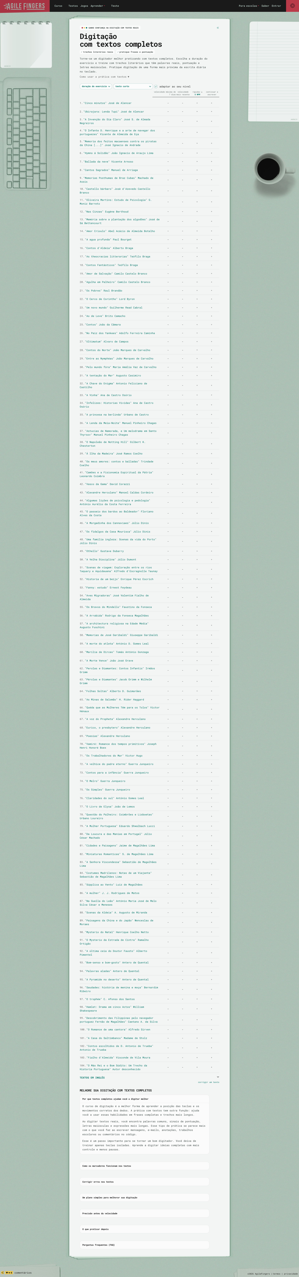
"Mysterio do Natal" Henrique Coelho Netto (114, 932)
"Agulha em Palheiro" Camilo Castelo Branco (115, 282)
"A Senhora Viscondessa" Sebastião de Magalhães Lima (118, 863)
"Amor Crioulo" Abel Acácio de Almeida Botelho (117, 231)
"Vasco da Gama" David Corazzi (105, 484)
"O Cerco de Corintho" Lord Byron (107, 299)
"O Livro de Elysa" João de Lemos (107, 806)
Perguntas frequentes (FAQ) (98, 1244)
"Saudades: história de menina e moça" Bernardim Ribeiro (119, 989)
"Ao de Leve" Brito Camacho (102, 315)
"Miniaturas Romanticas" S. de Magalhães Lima (116, 854)
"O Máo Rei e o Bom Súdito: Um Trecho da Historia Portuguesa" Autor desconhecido (113, 1067)
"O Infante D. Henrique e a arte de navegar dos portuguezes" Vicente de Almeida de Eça (117, 132)
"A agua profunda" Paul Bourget (106, 239)
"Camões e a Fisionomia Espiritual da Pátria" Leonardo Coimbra (116, 474)
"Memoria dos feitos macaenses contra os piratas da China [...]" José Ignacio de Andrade (118, 143)
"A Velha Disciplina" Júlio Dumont (108, 559)
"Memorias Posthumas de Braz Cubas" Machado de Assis (116, 179)
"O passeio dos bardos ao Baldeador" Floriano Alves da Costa (116, 513)
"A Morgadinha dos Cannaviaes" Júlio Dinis (114, 523)
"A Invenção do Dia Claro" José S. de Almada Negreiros (115, 121)
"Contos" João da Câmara (100, 324)
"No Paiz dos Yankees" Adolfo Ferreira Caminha (117, 333)
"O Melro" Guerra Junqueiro (102, 781)
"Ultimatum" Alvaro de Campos (104, 341)
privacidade (291, 1273)
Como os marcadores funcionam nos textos (106, 1165)
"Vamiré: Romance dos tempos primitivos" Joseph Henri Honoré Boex (118, 745)
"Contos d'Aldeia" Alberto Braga (106, 248)
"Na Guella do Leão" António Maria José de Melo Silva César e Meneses (118, 902)
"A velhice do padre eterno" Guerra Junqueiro (116, 764)
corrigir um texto (208, 1082)
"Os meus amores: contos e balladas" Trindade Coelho (116, 463)
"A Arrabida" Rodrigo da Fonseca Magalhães (114, 615)
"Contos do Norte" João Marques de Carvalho (115, 350)
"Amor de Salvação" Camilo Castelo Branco (113, 273)
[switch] (155, 86)
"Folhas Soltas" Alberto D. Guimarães (110, 691)
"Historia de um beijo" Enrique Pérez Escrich (116, 579)
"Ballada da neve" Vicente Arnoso (106, 161)
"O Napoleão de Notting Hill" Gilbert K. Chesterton (113, 443)
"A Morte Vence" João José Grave (106, 660)
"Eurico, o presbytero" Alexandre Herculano (115, 727)
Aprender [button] (97, 5)
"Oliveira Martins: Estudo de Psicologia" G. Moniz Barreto (116, 201)
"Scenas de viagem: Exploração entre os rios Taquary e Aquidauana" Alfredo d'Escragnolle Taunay (119, 569)
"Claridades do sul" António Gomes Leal (112, 798)
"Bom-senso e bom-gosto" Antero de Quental (114, 962)
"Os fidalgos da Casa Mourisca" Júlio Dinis (115, 531)
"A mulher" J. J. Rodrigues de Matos (109, 893)
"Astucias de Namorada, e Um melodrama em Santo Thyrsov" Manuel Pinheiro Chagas (118, 432)
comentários (23, 1272)
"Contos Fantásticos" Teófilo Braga (109, 265)
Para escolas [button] (248, 5)
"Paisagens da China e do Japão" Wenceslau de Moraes (116, 922)
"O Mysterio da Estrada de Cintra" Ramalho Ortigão (114, 941)
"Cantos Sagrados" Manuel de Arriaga (109, 170)
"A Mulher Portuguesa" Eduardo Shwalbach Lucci (117, 826)
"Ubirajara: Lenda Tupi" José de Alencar (112, 111)
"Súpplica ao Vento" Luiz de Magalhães (111, 884)
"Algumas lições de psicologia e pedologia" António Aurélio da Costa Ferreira (115, 502)
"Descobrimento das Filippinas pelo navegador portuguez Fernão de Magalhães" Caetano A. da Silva (119, 1019)
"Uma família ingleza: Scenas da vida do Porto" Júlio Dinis (118, 541)
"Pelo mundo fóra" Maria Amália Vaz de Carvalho (118, 367)
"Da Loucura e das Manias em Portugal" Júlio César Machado (116, 835)
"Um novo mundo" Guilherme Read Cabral (111, 307)
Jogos (84, 5)
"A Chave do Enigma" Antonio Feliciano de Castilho (113, 385)
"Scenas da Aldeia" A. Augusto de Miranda (113, 912)
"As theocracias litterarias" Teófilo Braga (115, 256)
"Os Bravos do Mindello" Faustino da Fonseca (116, 607)
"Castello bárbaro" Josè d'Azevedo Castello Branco (115, 190)
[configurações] (292, 5)
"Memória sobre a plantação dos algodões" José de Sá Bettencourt (120, 221)
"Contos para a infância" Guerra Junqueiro (114, 772)
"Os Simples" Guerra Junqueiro (105, 789)
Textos (73, 5)
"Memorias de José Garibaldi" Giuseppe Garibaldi (119, 635)
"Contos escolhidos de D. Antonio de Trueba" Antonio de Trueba (116, 1047)
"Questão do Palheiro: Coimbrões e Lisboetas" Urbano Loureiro (116, 816)
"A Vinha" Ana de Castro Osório (106, 395)
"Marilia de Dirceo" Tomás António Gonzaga (114, 652)
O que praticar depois (95, 1229)
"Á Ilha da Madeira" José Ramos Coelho (111, 453)
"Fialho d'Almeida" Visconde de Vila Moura (115, 1057)
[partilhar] (2, 1272)
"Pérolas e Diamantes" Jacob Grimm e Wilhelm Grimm (116, 681)
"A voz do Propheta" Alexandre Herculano (113, 719)
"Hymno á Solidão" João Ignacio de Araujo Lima (116, 153)
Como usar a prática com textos (104, 76)
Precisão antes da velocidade (99, 1213)
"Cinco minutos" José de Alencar (106, 103)
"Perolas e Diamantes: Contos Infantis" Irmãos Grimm (117, 670)
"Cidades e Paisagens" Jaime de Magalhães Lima (117, 845)
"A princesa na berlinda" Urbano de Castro (114, 414)
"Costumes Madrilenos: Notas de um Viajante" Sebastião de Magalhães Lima (116, 874)
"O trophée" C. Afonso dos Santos (107, 999)
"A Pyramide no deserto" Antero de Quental (114, 979)
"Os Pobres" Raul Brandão (101, 290)
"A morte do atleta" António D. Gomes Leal (114, 643)
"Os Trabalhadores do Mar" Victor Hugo (111, 755)
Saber (265, 5)
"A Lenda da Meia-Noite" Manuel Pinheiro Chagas (118, 423)
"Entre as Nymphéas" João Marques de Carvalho (116, 358)
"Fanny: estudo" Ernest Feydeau (106, 587)
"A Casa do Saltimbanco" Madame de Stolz (113, 1038)
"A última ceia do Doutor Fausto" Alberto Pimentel (113, 952)
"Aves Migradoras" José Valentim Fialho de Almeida (114, 597)
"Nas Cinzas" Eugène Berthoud (104, 211)
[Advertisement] (26, 45)
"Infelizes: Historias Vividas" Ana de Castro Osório (116, 404)
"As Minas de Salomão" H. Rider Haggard (112, 699)
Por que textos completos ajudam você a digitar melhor (115, 1098)
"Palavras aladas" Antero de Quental (109, 971)
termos (276, 1273)
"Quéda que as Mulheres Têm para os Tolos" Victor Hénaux (120, 709)
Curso (58, 5)
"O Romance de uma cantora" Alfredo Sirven (115, 1029)
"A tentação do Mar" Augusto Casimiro (110, 375)
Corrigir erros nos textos (98, 1181)
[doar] (9, 1272)
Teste (115, 5)
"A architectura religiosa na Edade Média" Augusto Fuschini (114, 625)
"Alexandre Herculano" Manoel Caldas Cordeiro (116, 492)
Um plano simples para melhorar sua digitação (109, 1197)
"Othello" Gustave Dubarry (102, 551)
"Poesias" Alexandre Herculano (105, 736)
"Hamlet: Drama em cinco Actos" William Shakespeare (112, 1008)
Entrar (276, 5)
